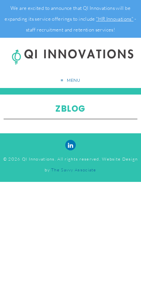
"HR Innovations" (114, 19)
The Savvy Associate (73, 169)
